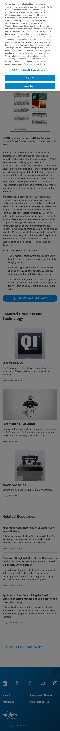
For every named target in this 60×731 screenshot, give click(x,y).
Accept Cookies (30, 86)
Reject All (30, 78)
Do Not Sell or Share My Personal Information (30, 70)
